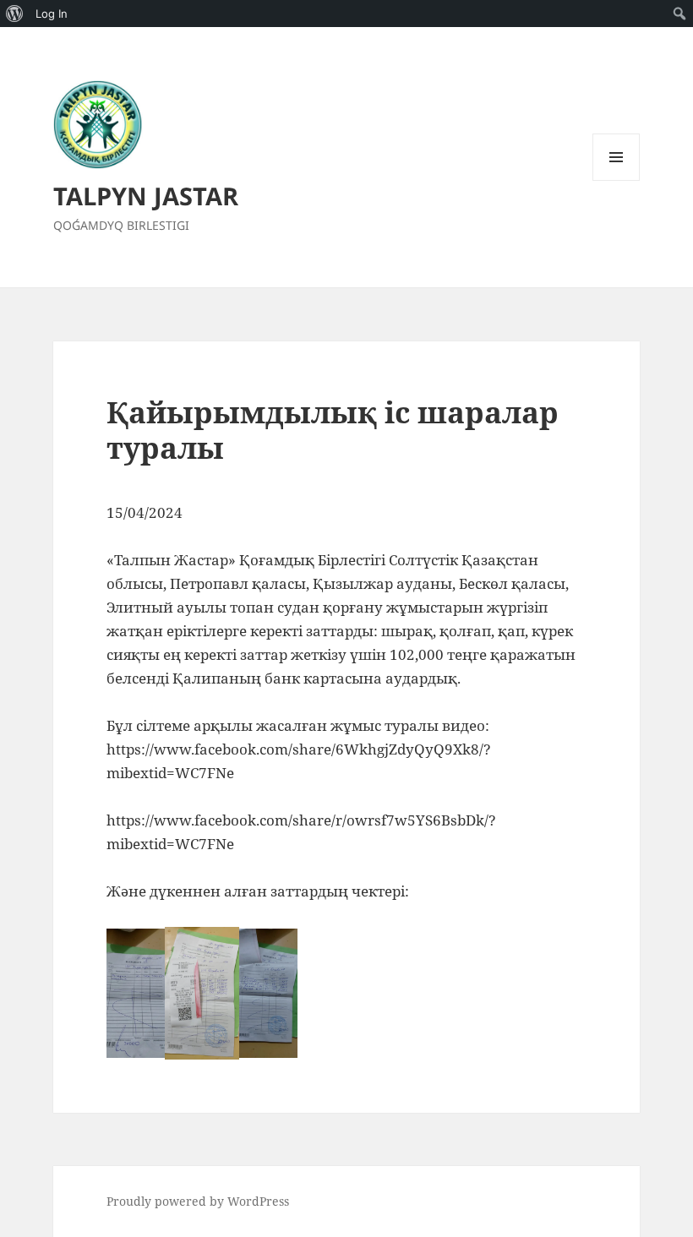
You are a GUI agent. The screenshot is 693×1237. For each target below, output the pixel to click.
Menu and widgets (616, 180)
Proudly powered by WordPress (197, 1201)
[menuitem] (15, 13)
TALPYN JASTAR (145, 195)
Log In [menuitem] (51, 13)
